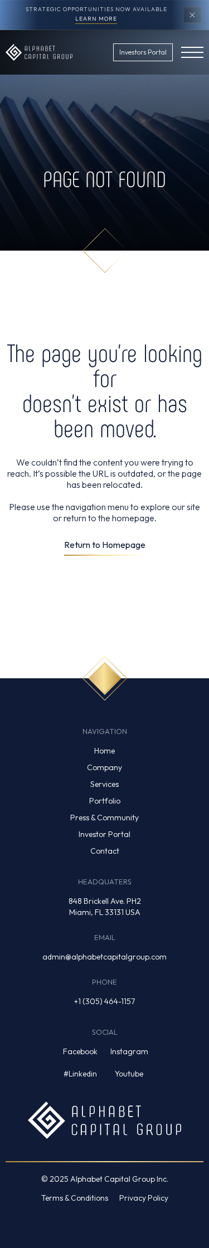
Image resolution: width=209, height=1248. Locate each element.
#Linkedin (80, 1074)
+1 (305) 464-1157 (104, 1001)
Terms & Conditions (74, 1198)
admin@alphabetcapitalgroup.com (104, 957)
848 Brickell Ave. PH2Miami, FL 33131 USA (105, 906)
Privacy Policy (143, 1198)
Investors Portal (143, 52)
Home (104, 751)
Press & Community (104, 818)
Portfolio (104, 801)
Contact (104, 851)
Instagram (129, 1051)
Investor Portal (104, 834)
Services (104, 784)
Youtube (129, 1074)
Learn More (96, 19)
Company (104, 767)
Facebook (80, 1051)
